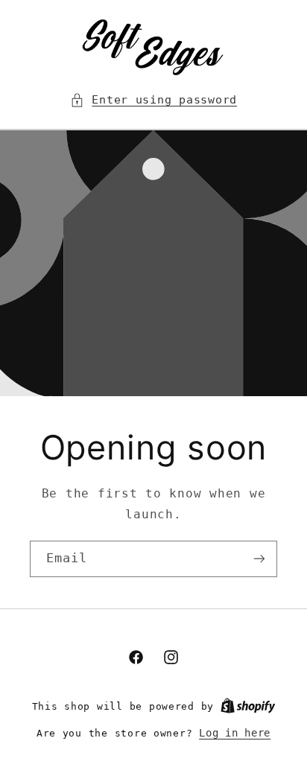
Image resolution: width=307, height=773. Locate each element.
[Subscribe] (259, 558)
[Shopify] (248, 706)
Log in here (234, 733)
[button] (153, 99)
